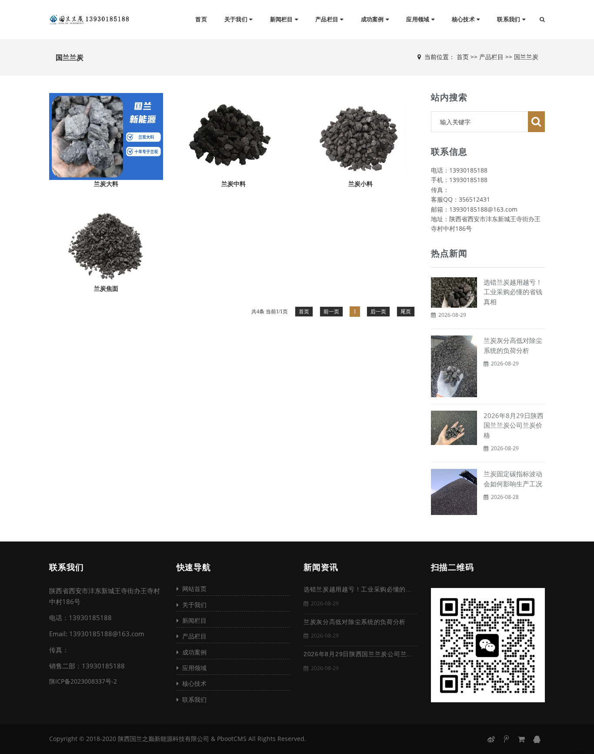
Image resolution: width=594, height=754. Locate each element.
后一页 (378, 312)
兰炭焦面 (106, 288)
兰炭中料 (233, 183)
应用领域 (418, 19)
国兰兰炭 (526, 57)
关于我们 (236, 19)
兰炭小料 (360, 183)
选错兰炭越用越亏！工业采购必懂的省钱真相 (513, 292)
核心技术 (464, 19)
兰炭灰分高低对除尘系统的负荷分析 (355, 621)
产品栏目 (327, 19)
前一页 (331, 312)
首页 (201, 19)
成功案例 (373, 19)
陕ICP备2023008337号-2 (83, 681)
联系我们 (509, 19)
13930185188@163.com (106, 633)
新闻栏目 (282, 19)
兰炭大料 (106, 183)
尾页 (405, 312)
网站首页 (193, 589)
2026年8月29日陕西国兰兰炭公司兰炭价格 (514, 425)
